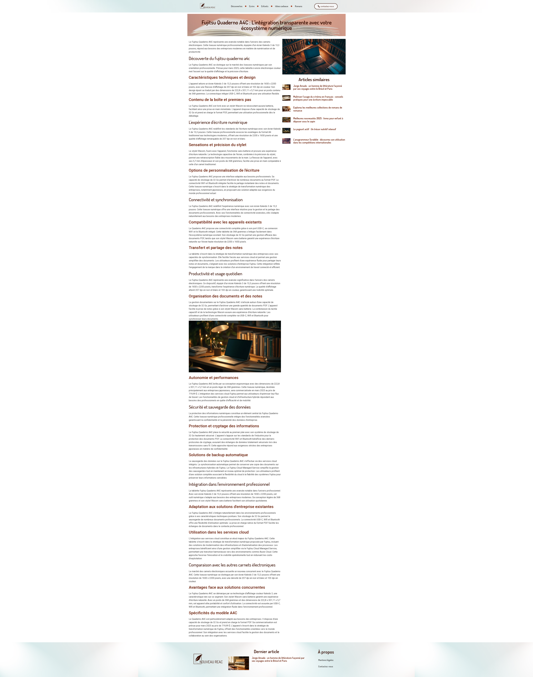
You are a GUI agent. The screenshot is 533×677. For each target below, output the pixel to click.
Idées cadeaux (281, 6)
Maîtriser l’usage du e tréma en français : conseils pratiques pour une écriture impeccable (318, 98)
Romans (298, 6)
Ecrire (251, 6)
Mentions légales (325, 660)
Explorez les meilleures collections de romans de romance (317, 109)
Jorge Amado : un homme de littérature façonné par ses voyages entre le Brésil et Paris (317, 87)
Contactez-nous (325, 666)
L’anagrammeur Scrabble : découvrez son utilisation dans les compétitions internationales (319, 141)
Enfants (264, 6)
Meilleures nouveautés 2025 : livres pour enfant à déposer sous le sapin (318, 120)
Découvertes (236, 6)
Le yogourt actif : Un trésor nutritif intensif (314, 129)
